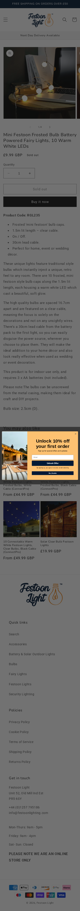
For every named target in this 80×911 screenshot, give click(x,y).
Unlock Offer (53, 463)
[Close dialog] (75, 433)
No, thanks (53, 473)
